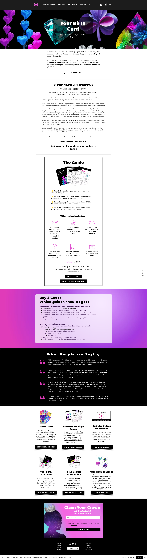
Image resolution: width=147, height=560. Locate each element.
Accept (139, 557)
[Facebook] (143, 273)
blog (88, 545)
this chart (49, 337)
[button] (101, 4)
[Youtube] (143, 276)
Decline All (131, 557)
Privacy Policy (67, 557)
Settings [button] (123, 557)
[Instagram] (143, 270)
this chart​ (54, 335)
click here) (72, 331)
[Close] (145, 557)
